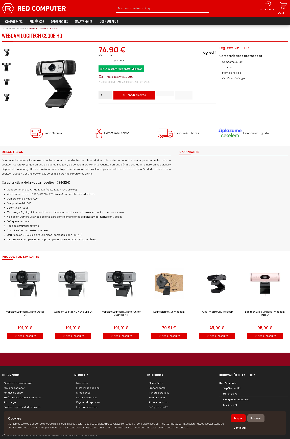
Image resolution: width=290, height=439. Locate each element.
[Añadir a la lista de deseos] (165, 93)
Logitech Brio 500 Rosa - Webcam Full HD (265, 313)
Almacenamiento (159, 402)
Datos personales (86, 397)
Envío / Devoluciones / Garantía (22, 397)
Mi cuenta (82, 383)
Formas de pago (13, 392)
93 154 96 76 (230, 394)
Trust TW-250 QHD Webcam (216, 311)
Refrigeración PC (158, 407)
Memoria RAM (157, 397)
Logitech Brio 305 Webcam (169, 311)
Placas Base (156, 383)
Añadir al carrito (137, 95)
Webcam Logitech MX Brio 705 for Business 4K (121, 313)
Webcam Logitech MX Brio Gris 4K (73, 311)
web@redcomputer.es (236, 399)
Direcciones (83, 392)
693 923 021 (230, 405)
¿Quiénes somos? (14, 388)
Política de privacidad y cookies (22, 407)
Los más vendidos (87, 407)
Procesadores (157, 388)
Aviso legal (10, 402)
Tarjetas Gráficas (159, 392)
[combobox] (162, 8)
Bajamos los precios (88, 402)
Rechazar (255, 418)
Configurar (240, 427)
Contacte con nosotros (18, 383)
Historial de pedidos (88, 388)
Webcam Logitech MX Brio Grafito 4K (25, 313)
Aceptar (238, 418)
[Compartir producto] (183, 95)
